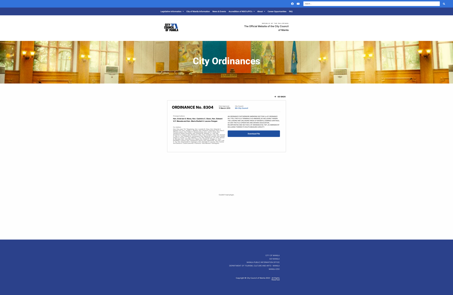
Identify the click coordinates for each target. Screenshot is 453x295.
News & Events (219, 11)
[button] (280, 96)
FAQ (291, 11)
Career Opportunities (277, 11)
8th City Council (241, 108)
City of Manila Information (198, 11)
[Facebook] (292, 3)
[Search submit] (444, 4)
